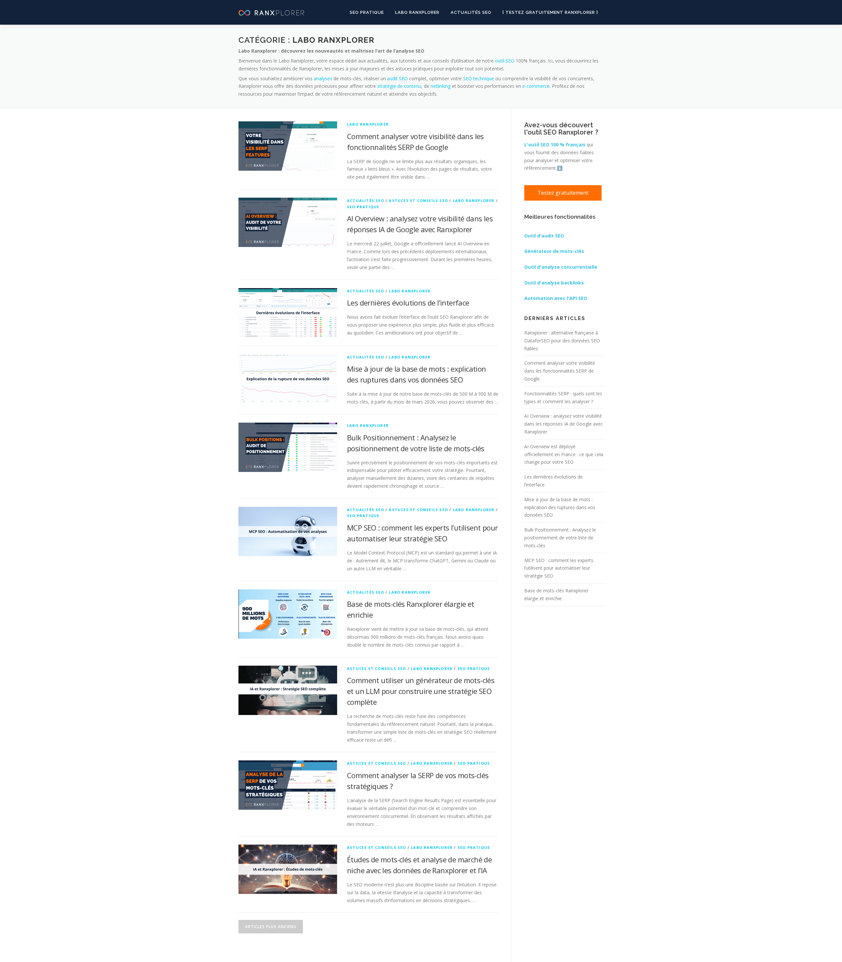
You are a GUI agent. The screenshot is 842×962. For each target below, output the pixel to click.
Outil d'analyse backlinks (554, 283)
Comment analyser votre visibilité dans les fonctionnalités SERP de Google (559, 371)
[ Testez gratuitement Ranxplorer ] (550, 12)
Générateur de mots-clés (554, 251)
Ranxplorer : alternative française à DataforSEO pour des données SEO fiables (562, 341)
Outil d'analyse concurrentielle (560, 267)
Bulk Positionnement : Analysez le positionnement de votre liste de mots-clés (560, 538)
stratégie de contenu (399, 86)
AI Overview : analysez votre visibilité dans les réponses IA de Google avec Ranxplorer (563, 424)
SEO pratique (367, 12)
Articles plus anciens (270, 926)
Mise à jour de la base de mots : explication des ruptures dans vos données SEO (559, 507)
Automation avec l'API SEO (555, 298)
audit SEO (397, 78)
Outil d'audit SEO (544, 236)
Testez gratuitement (562, 192)
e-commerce (535, 86)
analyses (323, 78)
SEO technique (478, 78)
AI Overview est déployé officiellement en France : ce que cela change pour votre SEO (563, 454)
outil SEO (504, 61)
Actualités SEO (471, 12)
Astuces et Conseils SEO (418, 200)
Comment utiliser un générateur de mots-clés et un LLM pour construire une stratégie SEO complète (420, 691)
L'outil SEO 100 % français (554, 144)
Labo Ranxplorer (417, 12)
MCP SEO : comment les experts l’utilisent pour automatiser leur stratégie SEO (558, 568)
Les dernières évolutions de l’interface (408, 303)
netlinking (441, 86)
